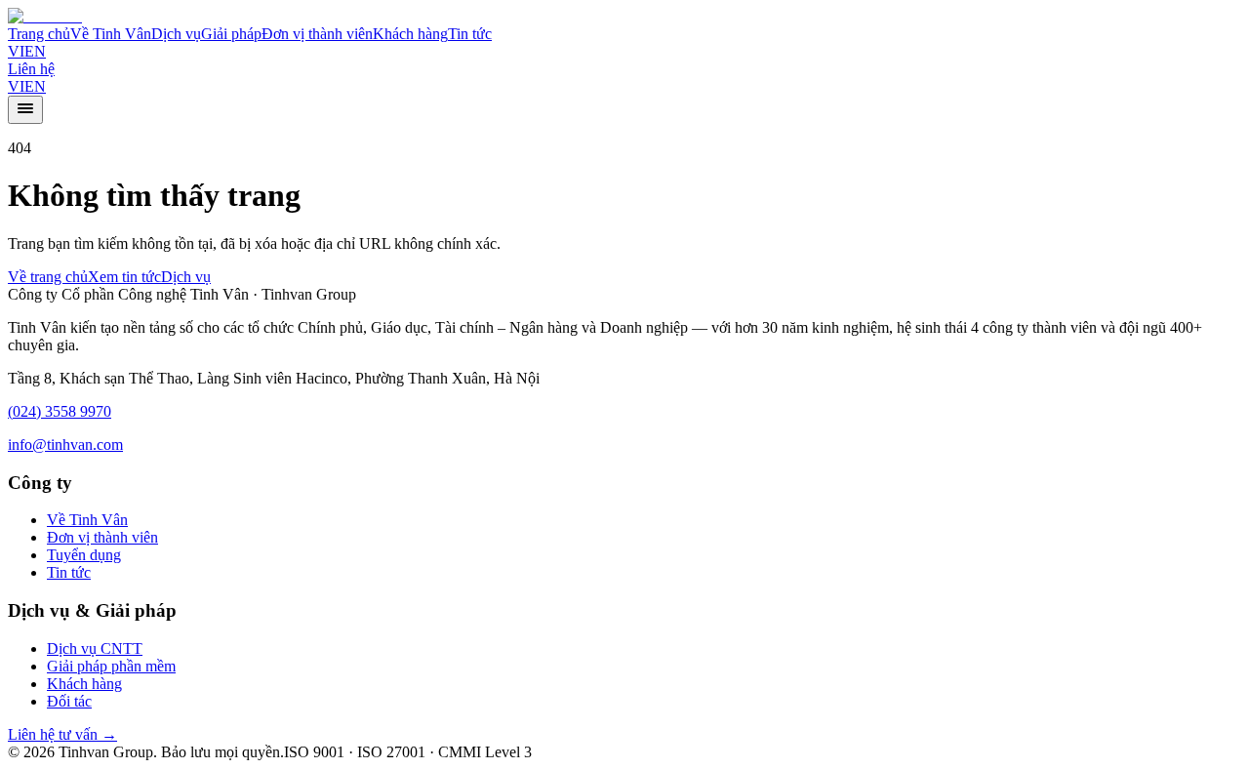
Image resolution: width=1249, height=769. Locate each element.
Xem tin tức (124, 276)
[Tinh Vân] (45, 16)
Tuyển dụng (84, 554)
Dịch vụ (176, 33)
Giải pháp (231, 33)
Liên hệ (31, 69)
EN (35, 51)
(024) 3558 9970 (59, 411)
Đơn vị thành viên (317, 33)
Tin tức (470, 33)
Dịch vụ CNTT (94, 648)
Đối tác (69, 701)
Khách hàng (410, 33)
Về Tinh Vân (110, 33)
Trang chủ (39, 33)
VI (16, 51)
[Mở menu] (25, 110)
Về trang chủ (48, 276)
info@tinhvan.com (65, 444)
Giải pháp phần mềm (111, 666)
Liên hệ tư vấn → (62, 734)
